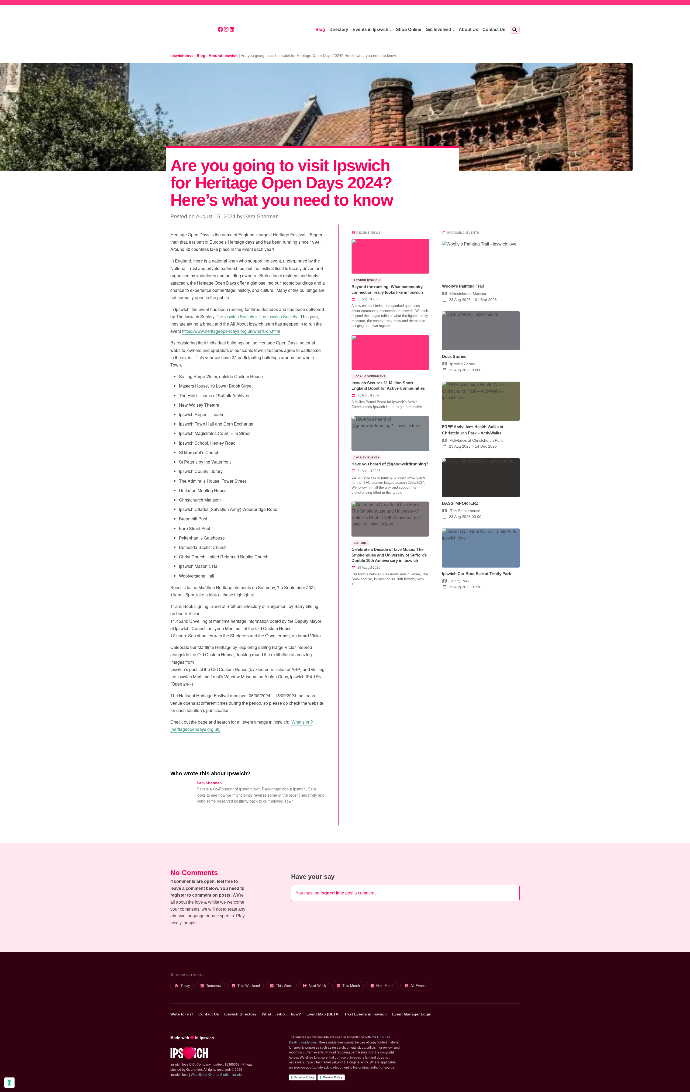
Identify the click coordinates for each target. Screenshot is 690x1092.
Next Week (317, 986)
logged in (330, 893)
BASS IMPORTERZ (460, 503)
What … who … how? (281, 1014)
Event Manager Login (412, 1014)
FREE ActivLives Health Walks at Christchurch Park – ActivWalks (472, 429)
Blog (320, 29)
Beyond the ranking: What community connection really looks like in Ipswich (387, 289)
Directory (338, 29)
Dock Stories (454, 356)
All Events (418, 986)
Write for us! (181, 1014)
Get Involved (438, 29)
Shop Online (408, 29)
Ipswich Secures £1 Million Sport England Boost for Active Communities (388, 386)
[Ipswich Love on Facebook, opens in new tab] (220, 30)
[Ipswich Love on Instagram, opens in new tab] (226, 30)
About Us (468, 29)
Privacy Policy (304, 1077)
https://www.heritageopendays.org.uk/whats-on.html (231, 331)
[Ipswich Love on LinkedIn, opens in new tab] (232, 30)
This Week (284, 986)
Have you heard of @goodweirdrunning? (389, 464)
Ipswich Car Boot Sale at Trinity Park (476, 573)
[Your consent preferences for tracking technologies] (9, 1082)
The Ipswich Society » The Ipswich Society (256, 316)
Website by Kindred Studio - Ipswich (217, 1074)
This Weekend (248, 986)
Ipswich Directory (240, 1014)
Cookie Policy (333, 1077)
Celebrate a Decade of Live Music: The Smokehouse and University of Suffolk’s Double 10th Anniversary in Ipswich (389, 555)
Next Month (385, 986)
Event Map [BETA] (323, 1014)
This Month (351, 986)
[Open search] (515, 30)
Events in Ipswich (370, 29)
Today (185, 986)
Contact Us (493, 29)
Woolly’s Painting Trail (463, 286)
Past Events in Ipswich (366, 1014)
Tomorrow (213, 986)
